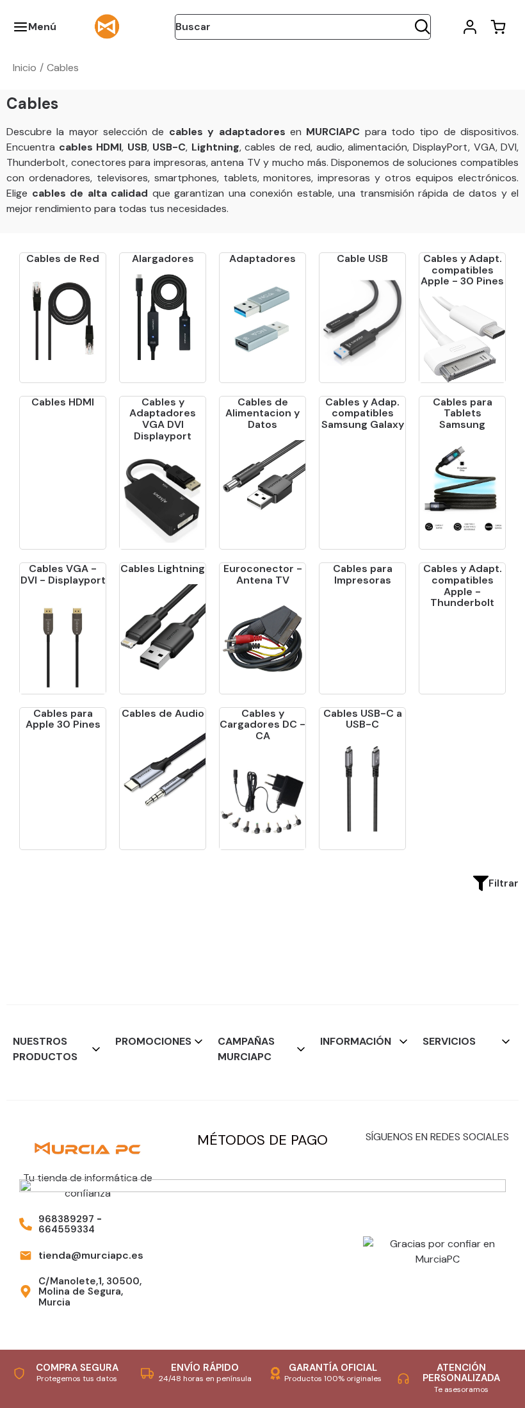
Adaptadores (262, 258)
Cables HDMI (62, 402)
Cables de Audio (163, 713)
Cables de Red (62, 258)
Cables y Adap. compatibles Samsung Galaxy (362, 413)
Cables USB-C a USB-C (362, 719)
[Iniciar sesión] (470, 27)
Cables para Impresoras (362, 574)
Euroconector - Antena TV (262, 574)
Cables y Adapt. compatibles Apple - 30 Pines (462, 270)
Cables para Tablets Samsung (462, 413)
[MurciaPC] (107, 26)
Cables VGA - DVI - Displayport (63, 574)
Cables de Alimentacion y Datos (262, 413)
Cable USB (362, 258)
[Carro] (498, 27)
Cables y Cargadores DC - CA (262, 724)
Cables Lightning (162, 568)
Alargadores (163, 258)
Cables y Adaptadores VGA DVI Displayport (162, 419)
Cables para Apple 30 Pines (63, 719)
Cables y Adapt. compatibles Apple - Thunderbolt (462, 585)
